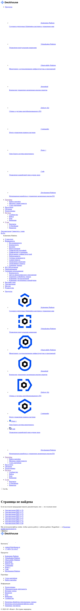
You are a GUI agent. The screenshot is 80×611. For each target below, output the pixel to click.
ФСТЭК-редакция (11, 267)
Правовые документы (13, 606)
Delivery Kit (9, 564)
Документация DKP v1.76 (14, 510)
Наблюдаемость (14, 256)
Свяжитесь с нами (18, 231)
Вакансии (12, 228)
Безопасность (14, 245)
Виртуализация (14, 248)
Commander (9, 565)
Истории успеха (10, 591)
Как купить (9, 207)
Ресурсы (8, 213)
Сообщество (13, 215)
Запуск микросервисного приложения (22, 275)
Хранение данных (15, 265)
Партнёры (8, 200)
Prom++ (7, 567)
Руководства (9, 288)
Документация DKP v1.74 (14, 514)
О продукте (9, 239)
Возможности (10, 241)
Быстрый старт (10, 282)
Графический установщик (18, 252)
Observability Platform (12, 560)
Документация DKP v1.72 (14, 518)
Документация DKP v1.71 (14, 520)
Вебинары (12, 220)
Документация (6, 231)
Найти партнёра (15, 201)
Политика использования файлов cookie (19, 604)
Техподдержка (10, 211)
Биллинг (12, 247)
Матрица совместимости (18, 203)
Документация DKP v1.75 (14, 512)
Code (7, 569)
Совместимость (14, 260)
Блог (10, 218)
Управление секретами (17, 262)
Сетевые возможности (17, 258)
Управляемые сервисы (17, 263)
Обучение (8, 209)
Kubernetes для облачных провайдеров (22, 280)
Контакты (12, 224)
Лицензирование (11, 269)
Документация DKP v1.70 (14, 521)
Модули (8, 286)
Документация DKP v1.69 (14, 523)
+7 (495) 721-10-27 (11, 549)
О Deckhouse (13, 226)
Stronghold (8, 562)
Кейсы (11, 216)
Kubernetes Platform (12, 556)
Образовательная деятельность (16, 589)
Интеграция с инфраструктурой (20, 254)
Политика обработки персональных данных (20, 602)
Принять (4, 531)
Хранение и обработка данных (20, 277)
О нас (7, 222)
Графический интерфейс (18, 250)
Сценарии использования (14, 271)
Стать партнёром (15, 205)
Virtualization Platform (12, 558)
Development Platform (12, 571)
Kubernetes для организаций (19, 278)
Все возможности (15, 243)
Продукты (8, 7)
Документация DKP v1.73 (14, 516)
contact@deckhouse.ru (12, 547)
